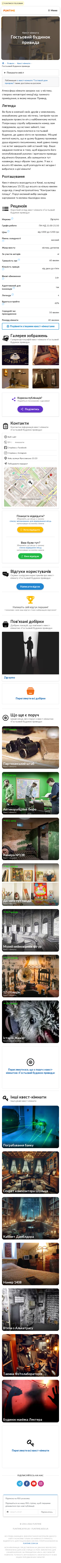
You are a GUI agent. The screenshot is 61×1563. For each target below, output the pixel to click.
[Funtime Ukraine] (9, 10)
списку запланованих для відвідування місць (30, 521)
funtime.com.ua (30, 1543)
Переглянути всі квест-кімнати (30, 1450)
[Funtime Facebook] (27, 1483)
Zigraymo (9, 677)
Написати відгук (30, 586)
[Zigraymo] (30, 653)
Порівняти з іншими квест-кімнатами (32, 326)
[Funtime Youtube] (34, 1483)
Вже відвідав (31, 556)
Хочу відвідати (31, 529)
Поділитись (31, 409)
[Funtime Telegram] (20, 1483)
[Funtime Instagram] (41, 1483)
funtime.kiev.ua (39, 1528)
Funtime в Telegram (13, 3)
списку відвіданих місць (30, 547)
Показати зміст (15, 72)
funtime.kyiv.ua (21, 1528)
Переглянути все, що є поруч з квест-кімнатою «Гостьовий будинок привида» (30, 1071)
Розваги (10, 63)
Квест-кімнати (23, 63)
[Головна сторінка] (3, 63)
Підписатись (47, 1512)
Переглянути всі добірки (30, 698)
